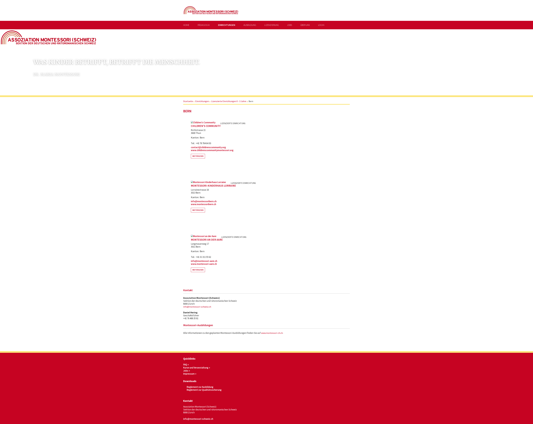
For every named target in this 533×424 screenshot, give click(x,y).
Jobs (289, 25)
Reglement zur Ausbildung (200, 386)
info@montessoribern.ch (204, 201)
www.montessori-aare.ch (204, 263)
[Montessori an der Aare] (203, 236)
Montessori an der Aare (207, 239)
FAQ (185, 364)
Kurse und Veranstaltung (195, 367)
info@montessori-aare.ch (204, 261)
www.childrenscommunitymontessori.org (212, 150)
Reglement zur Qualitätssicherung (204, 389)
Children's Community (206, 126)
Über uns (305, 25)
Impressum (189, 373)
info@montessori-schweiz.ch (197, 306)
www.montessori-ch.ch (272, 333)
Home (186, 25)
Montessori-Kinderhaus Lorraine (213, 185)
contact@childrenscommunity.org (208, 147)
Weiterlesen (197, 156)
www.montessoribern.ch (203, 204)
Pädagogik (204, 25)
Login (321, 25)
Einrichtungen (226, 25)
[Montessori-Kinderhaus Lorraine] (208, 182)
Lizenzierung (271, 25)
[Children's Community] (203, 122)
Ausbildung (249, 25)
